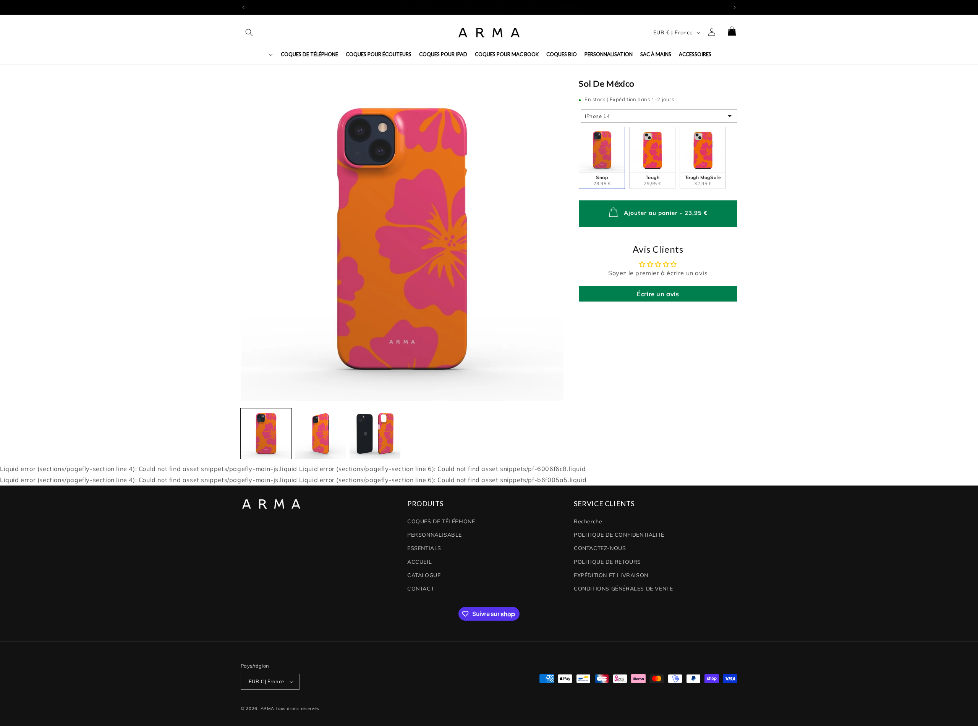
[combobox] (659, 116)
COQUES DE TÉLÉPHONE (441, 521)
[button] (249, 32)
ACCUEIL (419, 561)
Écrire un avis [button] (658, 294)
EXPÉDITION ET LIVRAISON (611, 575)
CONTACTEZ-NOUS (600, 548)
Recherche (588, 521)
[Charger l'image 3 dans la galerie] (375, 433)
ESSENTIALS (424, 548)
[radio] (602, 157)
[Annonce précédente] (243, 7)
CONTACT (420, 588)
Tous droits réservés (297, 708)
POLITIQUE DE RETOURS (607, 561)
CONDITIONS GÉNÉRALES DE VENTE (623, 588)
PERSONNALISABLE (434, 534)
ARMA (267, 708)
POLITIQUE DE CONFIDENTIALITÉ (619, 534)
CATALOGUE (423, 575)
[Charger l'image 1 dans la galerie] (266, 433)
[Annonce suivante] (734, 7)
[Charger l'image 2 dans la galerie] (320, 433)
